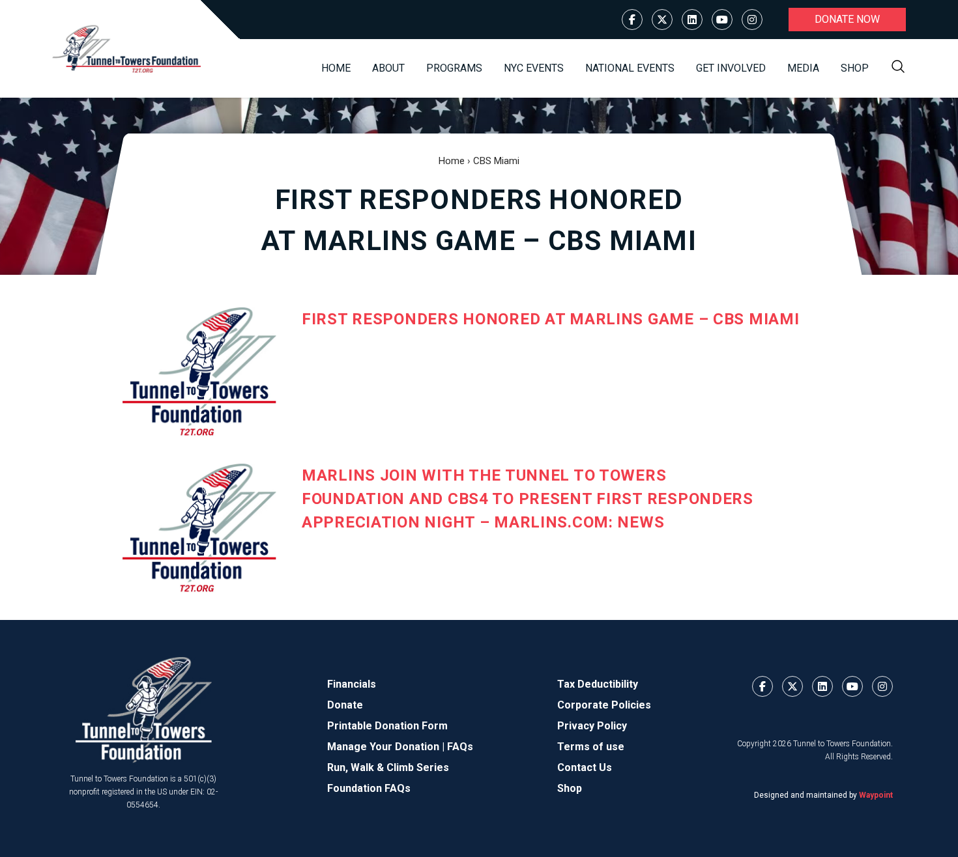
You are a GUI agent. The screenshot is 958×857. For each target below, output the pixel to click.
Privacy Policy (592, 726)
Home (336, 68)
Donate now (847, 19)
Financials (351, 684)
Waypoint (876, 795)
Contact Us (584, 767)
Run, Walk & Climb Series (388, 767)
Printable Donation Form (387, 726)
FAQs (460, 746)
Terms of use (590, 746)
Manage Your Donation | (387, 746)
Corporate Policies (604, 705)
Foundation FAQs (369, 788)
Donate (345, 705)
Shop (855, 68)
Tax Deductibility (597, 684)
